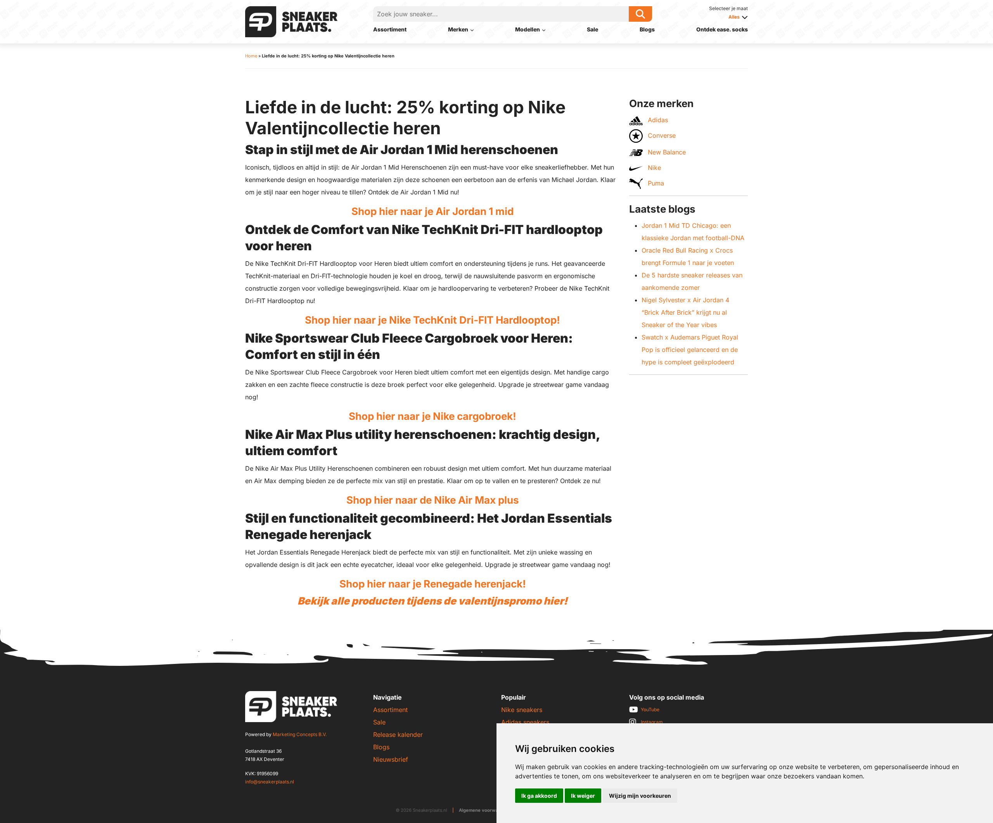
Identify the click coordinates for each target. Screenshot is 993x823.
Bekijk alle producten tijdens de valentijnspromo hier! (432, 601)
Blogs (647, 29)
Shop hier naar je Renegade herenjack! (432, 584)
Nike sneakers (521, 710)
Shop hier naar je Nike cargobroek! (432, 416)
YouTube (650, 709)
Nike (653, 168)
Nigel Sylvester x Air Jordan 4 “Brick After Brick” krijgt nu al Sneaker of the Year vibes (685, 312)
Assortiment (390, 29)
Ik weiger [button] (583, 795)
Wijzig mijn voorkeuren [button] (640, 795)
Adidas (657, 120)
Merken (458, 29)
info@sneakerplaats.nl (269, 782)
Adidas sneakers (525, 722)
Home (251, 56)
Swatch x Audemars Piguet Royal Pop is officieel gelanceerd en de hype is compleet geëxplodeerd (690, 349)
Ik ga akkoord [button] (539, 795)
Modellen (527, 29)
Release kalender (398, 734)
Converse (661, 135)
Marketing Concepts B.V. (300, 734)
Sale (592, 29)
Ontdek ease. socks (722, 29)
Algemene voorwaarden (485, 810)
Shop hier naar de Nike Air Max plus (432, 500)
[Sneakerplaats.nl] (291, 21)
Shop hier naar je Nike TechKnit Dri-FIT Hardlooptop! (432, 320)
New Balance (666, 152)
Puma (655, 183)
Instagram (652, 722)
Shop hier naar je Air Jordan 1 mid (432, 211)
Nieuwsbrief (390, 759)
